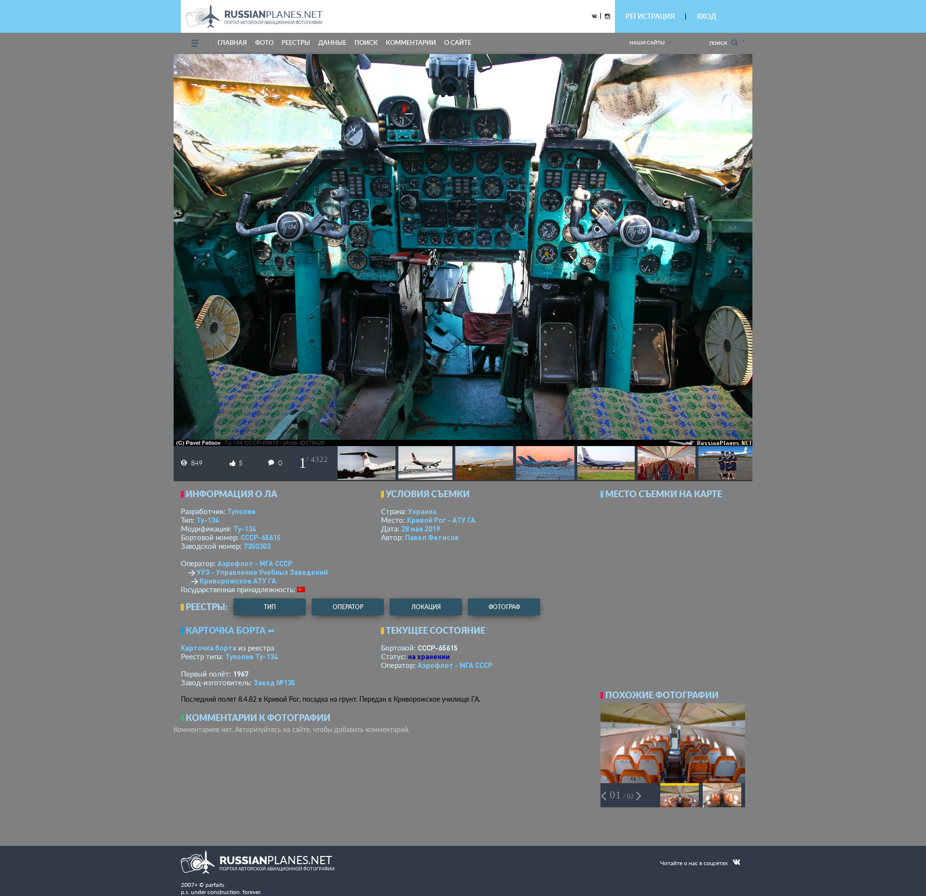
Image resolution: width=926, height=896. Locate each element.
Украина (422, 511)
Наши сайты (647, 42)
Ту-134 (207, 520)
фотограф (504, 607)
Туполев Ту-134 (251, 656)
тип (270, 607)
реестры (296, 42)
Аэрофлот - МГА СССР (255, 563)
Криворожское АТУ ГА (238, 580)
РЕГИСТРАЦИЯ (650, 16)
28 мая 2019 (420, 528)
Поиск (720, 43)
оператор (348, 607)
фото (264, 42)
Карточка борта (208, 647)
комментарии (411, 42)
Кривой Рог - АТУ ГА (441, 520)
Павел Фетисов (432, 537)
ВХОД (706, 16)
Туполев (241, 511)
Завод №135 (274, 682)
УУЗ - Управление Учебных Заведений (262, 572)
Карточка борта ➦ (230, 630)
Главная (232, 42)
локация (426, 607)
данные (332, 42)
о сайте (457, 42)
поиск (366, 42)
